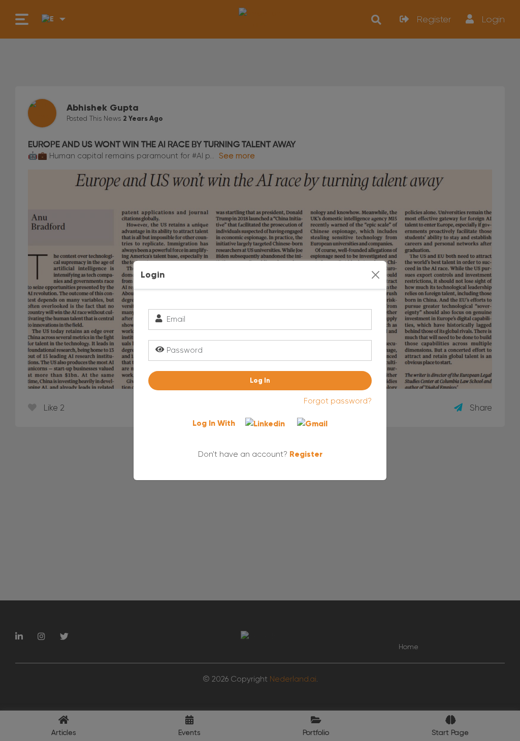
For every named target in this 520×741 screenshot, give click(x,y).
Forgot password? (338, 401)
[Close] (375, 274)
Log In (260, 380)
